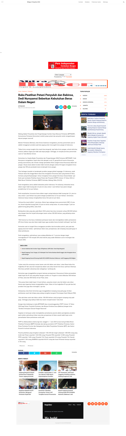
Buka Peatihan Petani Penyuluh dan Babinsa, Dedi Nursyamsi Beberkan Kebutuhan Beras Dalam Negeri (46, 98)
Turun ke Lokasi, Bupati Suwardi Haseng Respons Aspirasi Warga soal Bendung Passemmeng (97, 127)
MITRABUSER (67, 423)
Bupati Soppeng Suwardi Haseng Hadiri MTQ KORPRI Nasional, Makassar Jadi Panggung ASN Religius (49, 258)
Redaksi (87, 2)
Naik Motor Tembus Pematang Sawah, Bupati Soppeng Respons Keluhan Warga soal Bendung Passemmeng (97, 120)
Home (19, 91)
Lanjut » (104, 155)
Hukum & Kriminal (88, 102)
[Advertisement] (55, 13)
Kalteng (85, 108)
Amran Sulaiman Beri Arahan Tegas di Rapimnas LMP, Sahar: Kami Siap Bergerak (43, 248)
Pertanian (30, 91)
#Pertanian (30, 345)
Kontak (81, 2)
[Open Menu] (2, 2)
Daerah (85, 95)
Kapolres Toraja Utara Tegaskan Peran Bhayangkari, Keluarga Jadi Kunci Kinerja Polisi (97, 142)
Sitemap (105, 2)
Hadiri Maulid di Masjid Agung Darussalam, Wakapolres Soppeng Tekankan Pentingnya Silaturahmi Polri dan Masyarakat (97, 150)
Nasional (24, 91)
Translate (69, 77)
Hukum (85, 98)
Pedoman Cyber (96, 2)
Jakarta (85, 105)
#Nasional (22, 345)
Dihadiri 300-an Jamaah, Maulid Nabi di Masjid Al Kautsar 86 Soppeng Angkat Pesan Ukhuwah (97, 135)
